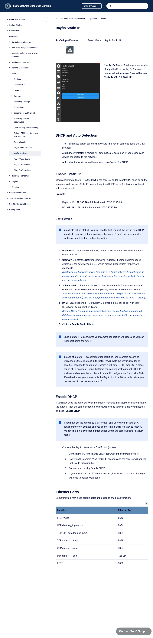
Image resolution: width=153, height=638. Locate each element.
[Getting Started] (7, 25)
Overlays (17, 96)
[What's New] (7, 31)
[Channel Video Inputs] (9, 68)
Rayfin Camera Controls (21, 42)
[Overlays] (12, 96)
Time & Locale (20, 142)
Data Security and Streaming (26, 127)
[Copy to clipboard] (54, 135)
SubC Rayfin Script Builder (20, 204)
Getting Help (14, 209)
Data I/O (17, 90)
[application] (134, 632)
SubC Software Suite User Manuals (32, 5)
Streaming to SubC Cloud (24, 113)
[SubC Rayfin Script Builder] (7, 204)
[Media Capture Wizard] (9, 62)
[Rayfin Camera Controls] (9, 42)
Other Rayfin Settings (23, 170)
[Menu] (9, 73)
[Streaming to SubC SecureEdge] (12, 118)
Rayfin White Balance (23, 148)
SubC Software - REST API (20, 198)
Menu (14, 73)
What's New (14, 31)
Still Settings (19, 107)
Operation (13, 36)
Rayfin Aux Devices (22, 164)
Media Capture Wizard (21, 62)
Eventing (15, 187)
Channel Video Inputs (20, 68)
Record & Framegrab (20, 176)
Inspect (15, 181)
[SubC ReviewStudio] (7, 193)
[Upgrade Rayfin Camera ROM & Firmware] (9, 53)
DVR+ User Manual (17, 19)
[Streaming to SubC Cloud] (12, 113)
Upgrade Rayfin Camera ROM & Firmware (25, 55)
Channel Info (19, 85)
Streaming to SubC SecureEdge (21, 120)
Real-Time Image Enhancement (25, 47)
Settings (17, 79)
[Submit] (109, 6)
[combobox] (127, 6)
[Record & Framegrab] (9, 176)
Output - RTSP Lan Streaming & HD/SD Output (26, 134)
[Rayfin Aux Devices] (12, 164)
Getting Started (15, 25)
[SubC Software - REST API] (7, 198)
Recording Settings (22, 102)
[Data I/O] (12, 90)
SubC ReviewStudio (17, 193)
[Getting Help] (7, 209)
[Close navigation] (46, 19)
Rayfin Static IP (20, 153)
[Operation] (7, 36)
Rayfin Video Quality (22, 159)
